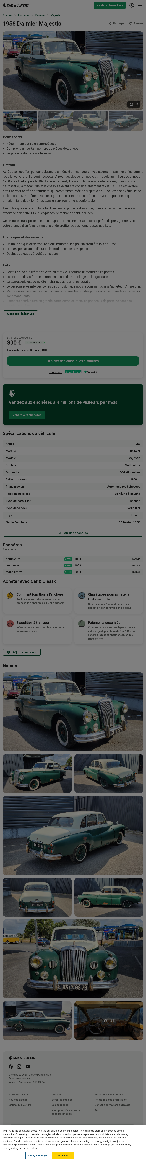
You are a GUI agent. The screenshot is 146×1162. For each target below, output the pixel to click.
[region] (73, 1143)
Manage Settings (37, 1155)
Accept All (63, 1155)
